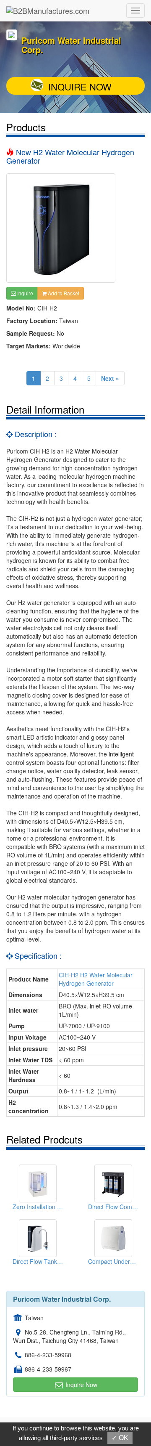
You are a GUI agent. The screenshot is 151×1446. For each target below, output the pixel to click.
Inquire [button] (24, 293)
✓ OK (120, 1437)
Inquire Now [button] (80, 1384)
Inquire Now (80, 86)
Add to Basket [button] (63, 293)
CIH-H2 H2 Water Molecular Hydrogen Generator (96, 979)
